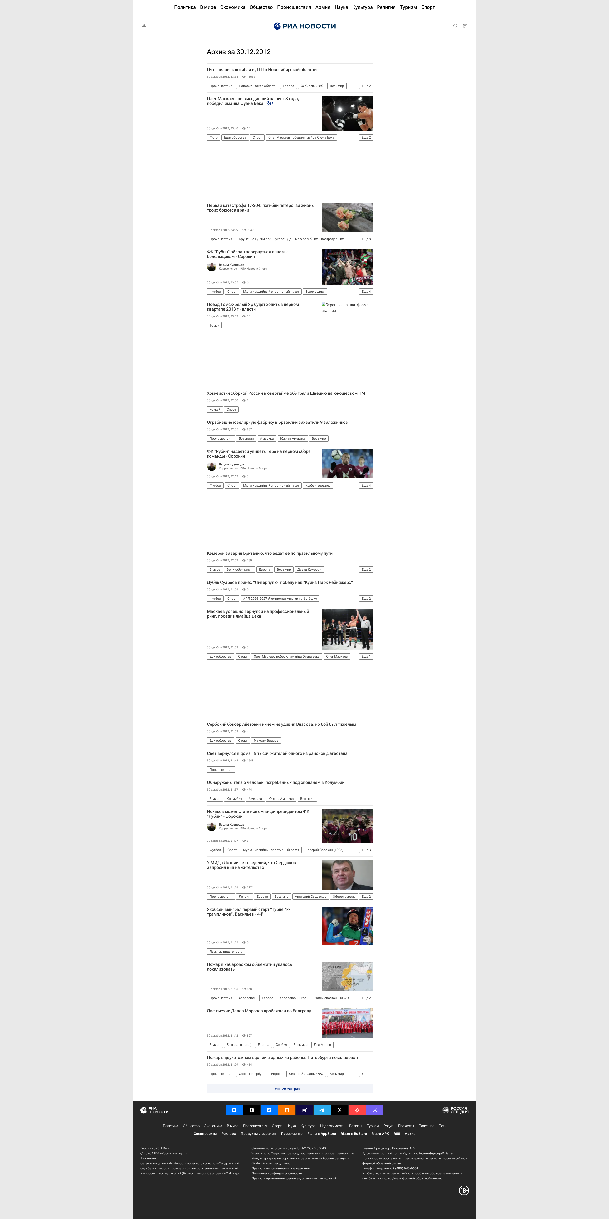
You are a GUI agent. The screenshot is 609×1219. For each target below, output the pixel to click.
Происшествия (255, 1126)
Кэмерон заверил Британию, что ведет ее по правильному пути (270, 553)
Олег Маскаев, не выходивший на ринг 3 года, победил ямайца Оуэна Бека (253, 101)
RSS (397, 1134)
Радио (388, 1126)
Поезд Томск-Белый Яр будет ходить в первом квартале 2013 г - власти (253, 307)
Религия (355, 1126)
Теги (442, 1126)
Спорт (277, 1126)
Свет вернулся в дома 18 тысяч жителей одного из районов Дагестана (277, 753)
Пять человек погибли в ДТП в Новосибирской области (262, 69)
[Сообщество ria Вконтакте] (269, 1110)
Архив (410, 1134)
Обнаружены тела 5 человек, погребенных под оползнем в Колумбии (275, 782)
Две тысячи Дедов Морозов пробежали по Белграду (259, 1010)
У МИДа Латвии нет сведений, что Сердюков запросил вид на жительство (251, 865)
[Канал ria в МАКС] (234, 1110)
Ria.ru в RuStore (354, 1134)
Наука (291, 1126)
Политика (170, 1126)
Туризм (373, 1126)
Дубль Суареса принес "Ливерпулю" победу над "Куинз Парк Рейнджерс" (280, 582)
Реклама (228, 1134)
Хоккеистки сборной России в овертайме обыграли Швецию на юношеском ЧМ (286, 393)
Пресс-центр (292, 1134)
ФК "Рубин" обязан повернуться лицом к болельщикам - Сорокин (247, 254)
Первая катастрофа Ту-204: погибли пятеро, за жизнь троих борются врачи (260, 207)
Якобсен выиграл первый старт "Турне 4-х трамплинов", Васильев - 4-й (248, 912)
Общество (191, 1126)
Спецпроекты (205, 1134)
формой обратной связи (381, 1163)
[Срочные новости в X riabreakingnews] (357, 1110)
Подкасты (406, 1126)
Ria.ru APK (380, 1134)
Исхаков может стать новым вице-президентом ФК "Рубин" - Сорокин (258, 814)
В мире (232, 1126)
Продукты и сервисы (258, 1134)
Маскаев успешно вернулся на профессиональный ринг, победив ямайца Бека (258, 614)
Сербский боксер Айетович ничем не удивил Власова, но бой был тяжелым (281, 724)
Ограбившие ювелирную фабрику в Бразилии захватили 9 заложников (277, 422)
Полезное (426, 1126)
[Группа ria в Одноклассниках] (286, 1110)
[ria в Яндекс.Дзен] (251, 1110)
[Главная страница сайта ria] (304, 26)
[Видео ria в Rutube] (304, 1110)
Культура (308, 1126)
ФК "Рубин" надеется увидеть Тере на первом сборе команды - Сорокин (259, 453)
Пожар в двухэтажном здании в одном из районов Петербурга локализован (282, 1057)
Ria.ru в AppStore (321, 1134)
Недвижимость (332, 1126)
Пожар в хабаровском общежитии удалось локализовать (249, 967)
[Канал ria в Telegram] (322, 1110)
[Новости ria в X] (339, 1110)
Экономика (213, 1126)
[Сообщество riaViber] (374, 1110)
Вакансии (148, 1158)
